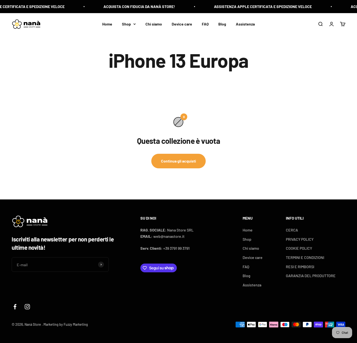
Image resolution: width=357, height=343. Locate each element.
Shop (126, 23)
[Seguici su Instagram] (27, 306)
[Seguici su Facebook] (15, 306)
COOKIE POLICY (299, 248)
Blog (222, 23)
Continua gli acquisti (178, 161)
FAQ (205, 23)
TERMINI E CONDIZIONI (305, 257)
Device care (182, 23)
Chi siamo (153, 23)
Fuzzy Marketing (76, 324)
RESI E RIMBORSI (300, 266)
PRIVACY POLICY (300, 239)
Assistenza (245, 23)
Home (107, 23)
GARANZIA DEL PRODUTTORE (311, 275)
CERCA (292, 230)
